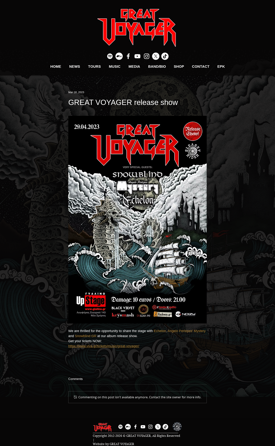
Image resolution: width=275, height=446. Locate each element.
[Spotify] (110, 56)
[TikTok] (165, 56)
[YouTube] (137, 56)
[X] (155, 56)
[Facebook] (128, 56)
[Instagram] (146, 56)
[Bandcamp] (119, 56)
